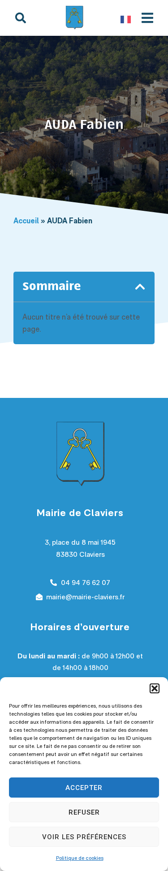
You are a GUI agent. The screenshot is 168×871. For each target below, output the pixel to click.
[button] (154, 688)
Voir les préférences (84, 837)
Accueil (26, 220)
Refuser (84, 812)
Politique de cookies (79, 858)
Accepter (84, 788)
